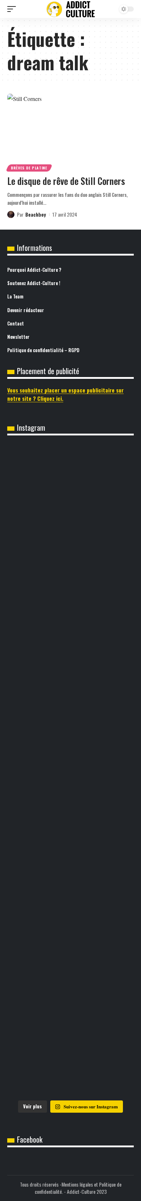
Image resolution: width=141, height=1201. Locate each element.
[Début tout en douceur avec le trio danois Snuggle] (70, 842)
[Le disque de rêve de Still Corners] (70, 131)
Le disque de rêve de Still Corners (66, 180)
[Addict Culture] (70, 9)
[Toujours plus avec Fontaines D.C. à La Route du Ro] (70, 482)
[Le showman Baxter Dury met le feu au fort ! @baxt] (70, 1059)
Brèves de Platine (29, 167)
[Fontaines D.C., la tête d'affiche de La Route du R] (70, 554)
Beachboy (35, 214)
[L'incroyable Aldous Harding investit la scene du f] (70, 770)
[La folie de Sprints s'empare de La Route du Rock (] (70, 987)
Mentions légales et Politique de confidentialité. (78, 1187)
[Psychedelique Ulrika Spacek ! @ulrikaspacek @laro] (70, 698)
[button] (13, 9)
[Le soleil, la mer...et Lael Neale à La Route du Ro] (70, 914)
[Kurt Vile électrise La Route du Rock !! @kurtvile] (70, 626)
